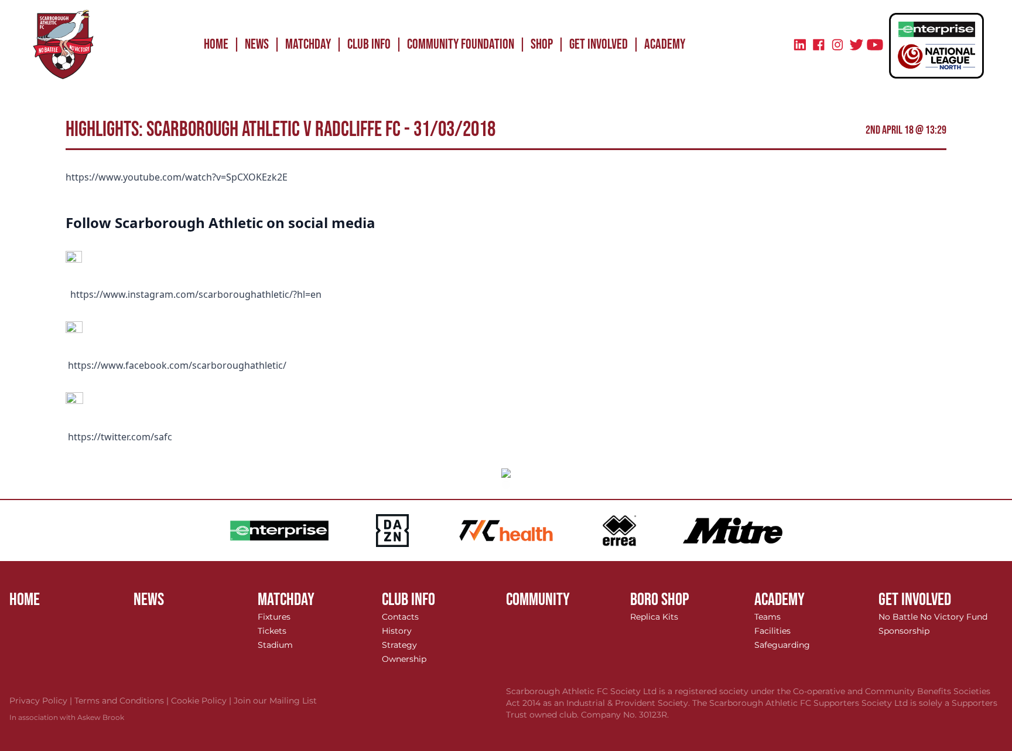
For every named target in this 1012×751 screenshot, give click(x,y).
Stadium (275, 645)
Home (216, 44)
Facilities (772, 631)
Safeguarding (782, 645)
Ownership (404, 659)
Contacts (400, 616)
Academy (664, 44)
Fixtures (274, 616)
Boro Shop (659, 599)
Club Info (369, 44)
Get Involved (598, 44)
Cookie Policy (202, 700)
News (257, 44)
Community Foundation (460, 44)
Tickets (272, 631)
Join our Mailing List (275, 700)
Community (538, 599)
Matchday (308, 44)
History (397, 631)
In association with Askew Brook (66, 717)
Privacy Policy (41, 700)
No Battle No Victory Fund (932, 616)
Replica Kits (654, 616)
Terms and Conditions (122, 700)
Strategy (399, 645)
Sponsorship (903, 631)
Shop (542, 44)
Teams (767, 616)
